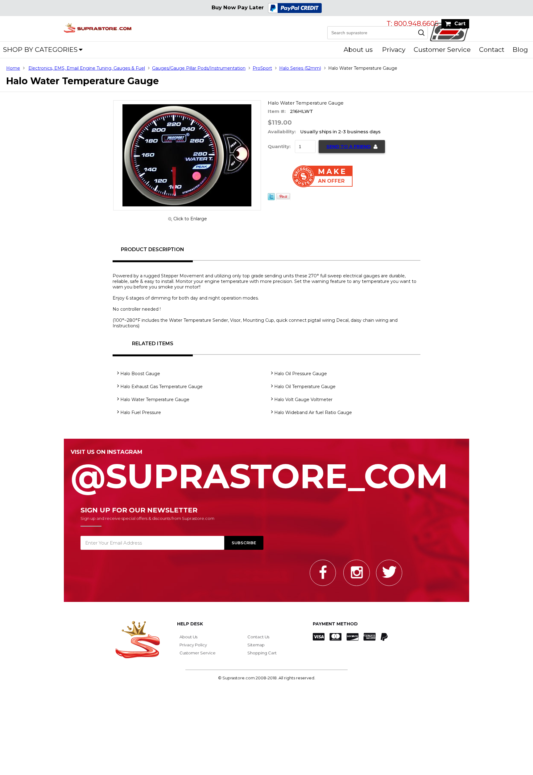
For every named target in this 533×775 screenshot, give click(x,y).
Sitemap (256, 644)
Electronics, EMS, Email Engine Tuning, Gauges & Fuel (86, 68)
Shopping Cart (262, 652)
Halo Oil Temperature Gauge (305, 386)
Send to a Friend (348, 146)
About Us (188, 636)
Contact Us (258, 636)
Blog (520, 49)
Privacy (393, 49)
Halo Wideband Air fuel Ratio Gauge (313, 412)
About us (358, 49)
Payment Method (335, 624)
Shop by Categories (40, 49)
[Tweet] (271, 198)
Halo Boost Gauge (140, 373)
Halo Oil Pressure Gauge (300, 373)
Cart (459, 24)
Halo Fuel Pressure (140, 412)
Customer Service (442, 49)
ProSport (262, 68)
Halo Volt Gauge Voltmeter (303, 399)
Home (13, 68)
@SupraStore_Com (259, 473)
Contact (491, 49)
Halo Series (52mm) (300, 68)
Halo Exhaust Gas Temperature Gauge (161, 386)
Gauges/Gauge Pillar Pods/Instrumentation (199, 68)
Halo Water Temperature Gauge (154, 399)
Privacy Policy (193, 644)
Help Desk (190, 624)
